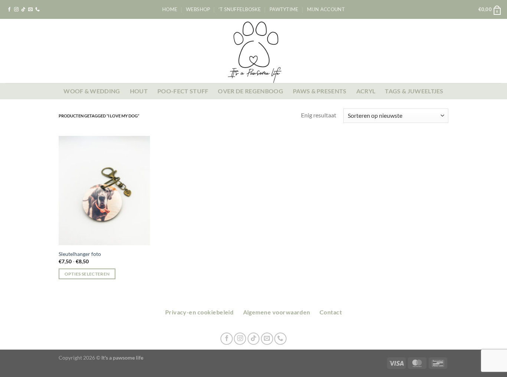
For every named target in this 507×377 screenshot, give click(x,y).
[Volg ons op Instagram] (16, 9)
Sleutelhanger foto (80, 254)
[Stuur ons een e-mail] (30, 9)
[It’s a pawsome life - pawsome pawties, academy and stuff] (253, 51)
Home (169, 9)
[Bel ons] (37, 9)
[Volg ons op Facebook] (9, 9)
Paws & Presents (320, 90)
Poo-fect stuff (182, 90)
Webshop (198, 9)
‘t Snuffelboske (240, 9)
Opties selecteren (87, 273)
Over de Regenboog (250, 90)
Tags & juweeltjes (414, 90)
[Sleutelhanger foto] (104, 191)
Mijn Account (326, 9)
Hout (139, 90)
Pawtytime (283, 9)
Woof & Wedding (91, 90)
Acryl (366, 90)
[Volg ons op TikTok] (23, 9)
